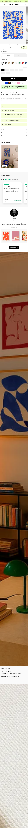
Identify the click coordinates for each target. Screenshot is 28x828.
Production (3, 135)
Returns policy (4, 132)
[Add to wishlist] (22, 47)
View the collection (14, 247)
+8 (22, 83)
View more (3, 100)
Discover (3, 680)
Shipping (2, 129)
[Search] (4, 4)
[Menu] (1, 4)
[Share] (25, 47)
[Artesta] (14, 4)
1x (3, 48)
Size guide (25, 67)
